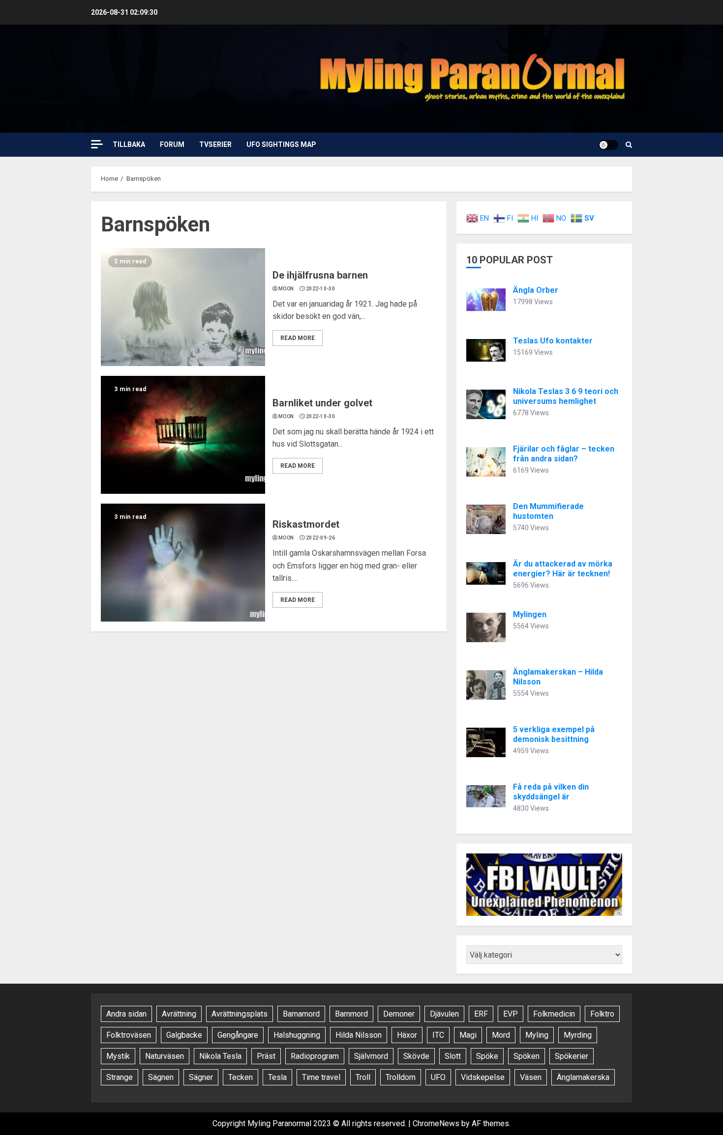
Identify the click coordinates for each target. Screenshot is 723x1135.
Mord (501, 1035)
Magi (468, 1035)
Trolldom (401, 1077)
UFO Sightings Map (281, 144)
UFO (438, 1077)
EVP (510, 1014)
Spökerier (571, 1056)
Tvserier (215, 144)
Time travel (321, 1077)
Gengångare (237, 1035)
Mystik (118, 1056)
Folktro (602, 1014)
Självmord (371, 1056)
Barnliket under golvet (322, 403)
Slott (453, 1056)
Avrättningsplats (239, 1014)
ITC (438, 1035)
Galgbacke (184, 1035)
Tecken (240, 1077)
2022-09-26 (320, 537)
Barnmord (351, 1014)
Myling (536, 1035)
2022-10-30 (320, 288)
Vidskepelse (483, 1077)
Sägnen (161, 1077)
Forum (172, 144)
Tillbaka (129, 144)
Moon (286, 288)
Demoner (399, 1014)
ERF (481, 1014)
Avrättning (179, 1014)
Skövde (416, 1056)
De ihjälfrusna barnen (320, 275)
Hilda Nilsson (358, 1035)
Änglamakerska (583, 1077)
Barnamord (301, 1014)
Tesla (277, 1077)
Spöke (487, 1056)
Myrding (578, 1035)
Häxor (407, 1035)
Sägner (201, 1077)
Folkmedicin (554, 1014)
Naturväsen (164, 1056)
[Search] (629, 144)
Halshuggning (296, 1035)
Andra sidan (126, 1014)
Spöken (526, 1056)
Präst (266, 1056)
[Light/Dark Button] (608, 145)
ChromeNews (436, 1123)
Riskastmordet (305, 524)
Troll (363, 1077)
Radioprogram (315, 1056)
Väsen (531, 1077)
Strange (119, 1077)
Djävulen (444, 1014)
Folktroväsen (128, 1035)
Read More (297, 338)
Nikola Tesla (220, 1056)
